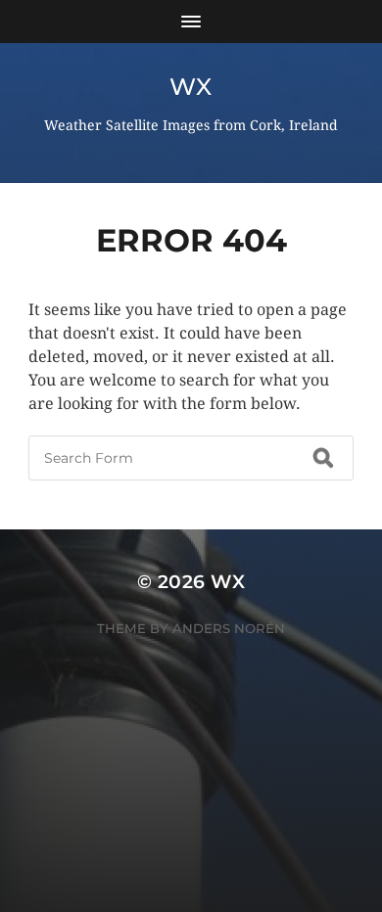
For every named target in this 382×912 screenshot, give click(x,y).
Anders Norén (228, 628)
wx (190, 86)
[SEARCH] (323, 457)
